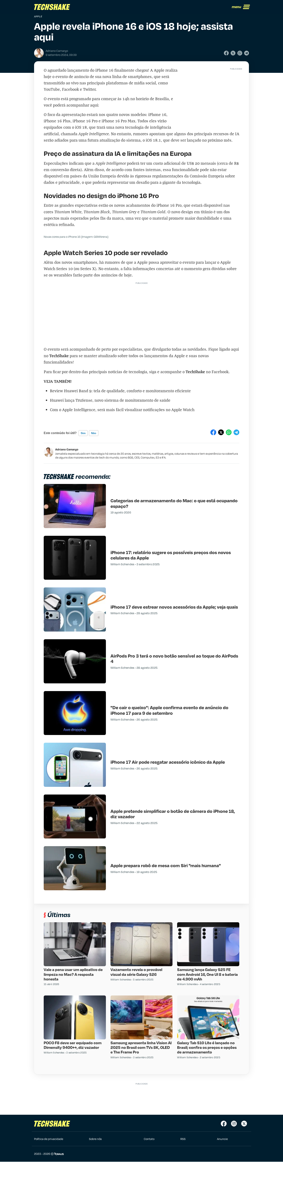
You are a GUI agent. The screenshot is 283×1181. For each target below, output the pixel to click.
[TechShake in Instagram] (234, 1123)
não (93, 433)
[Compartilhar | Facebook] (226, 53)
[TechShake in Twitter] (244, 1123)
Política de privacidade (48, 1139)
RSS (183, 1139)
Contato (149, 1139)
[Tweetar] (233, 53)
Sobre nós (95, 1139)
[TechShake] (52, 7)
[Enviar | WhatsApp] (239, 53)
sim (83, 433)
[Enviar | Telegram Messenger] (246, 53)
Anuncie (222, 1139)
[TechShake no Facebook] (224, 1123)
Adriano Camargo (66, 449)
